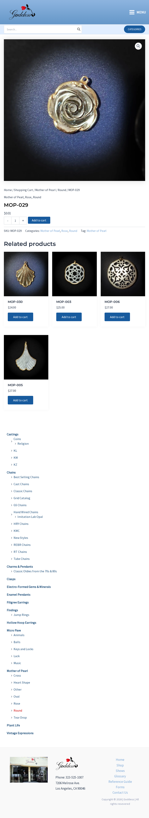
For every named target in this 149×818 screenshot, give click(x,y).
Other (18, 689)
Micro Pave (14, 630)
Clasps (11, 579)
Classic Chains (23, 491)
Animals (19, 635)
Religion (23, 443)
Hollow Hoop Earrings (21, 622)
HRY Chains (21, 524)
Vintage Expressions (20, 733)
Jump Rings (21, 615)
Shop (120, 765)
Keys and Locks (23, 649)
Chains (11, 472)
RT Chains (20, 552)
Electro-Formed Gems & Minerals (29, 587)
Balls (17, 642)
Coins (17, 439)
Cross (17, 675)
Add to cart (39, 220)
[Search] (78, 29)
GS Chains (20, 505)
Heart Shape (22, 682)
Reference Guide (120, 781)
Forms (120, 787)
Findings (12, 610)
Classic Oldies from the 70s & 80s (35, 571)
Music (17, 663)
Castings (12, 434)
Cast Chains (21, 484)
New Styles (21, 538)
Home (8, 190)
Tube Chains (22, 559)
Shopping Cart (23, 190)
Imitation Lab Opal (30, 517)
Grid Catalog (22, 498)
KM (16, 457)
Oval (17, 696)
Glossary (120, 776)
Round (62, 190)
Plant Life (13, 725)
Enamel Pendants (18, 594)
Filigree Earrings (18, 602)
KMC (17, 531)
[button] (134, 29)
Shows (120, 771)
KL (15, 450)
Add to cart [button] (20, 317)
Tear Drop (20, 717)
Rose (28, 197)
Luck (17, 656)
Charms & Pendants (20, 566)
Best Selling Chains (26, 477)
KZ (15, 464)
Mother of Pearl (45, 190)
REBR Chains (22, 545)
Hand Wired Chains (26, 512)
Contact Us (120, 792)
